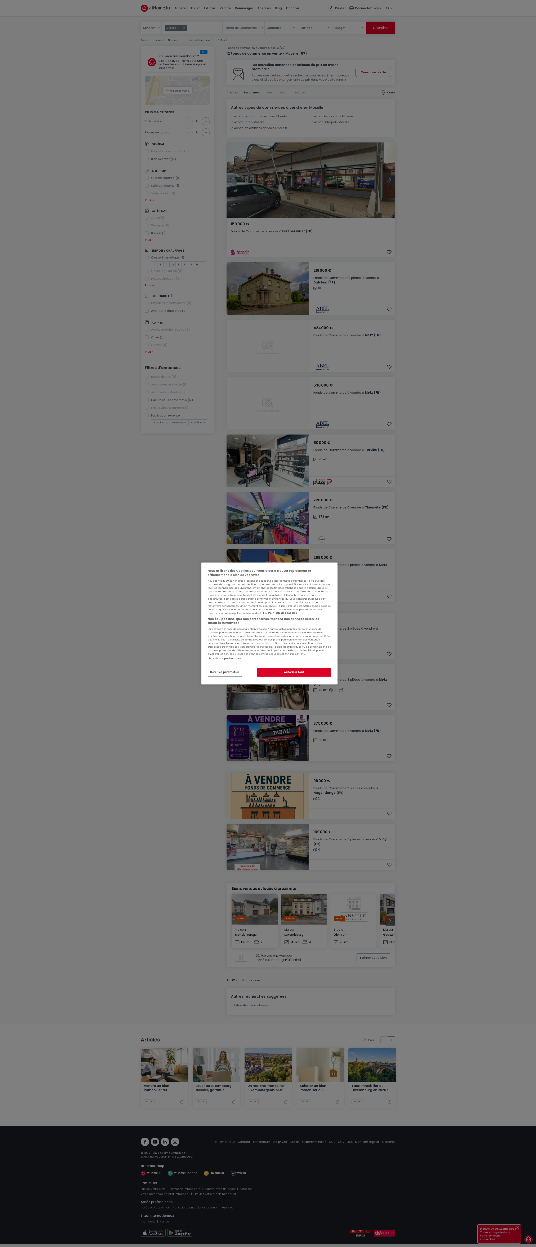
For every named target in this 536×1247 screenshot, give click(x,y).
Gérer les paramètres (225, 672)
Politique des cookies (282, 613)
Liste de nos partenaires (224, 658)
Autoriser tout (294, 672)
